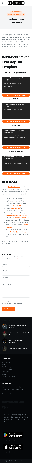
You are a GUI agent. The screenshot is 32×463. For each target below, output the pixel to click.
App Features (6, 367)
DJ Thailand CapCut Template (18, 348)
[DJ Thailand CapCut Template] (4, 348)
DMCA (4, 374)
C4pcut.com (18, 461)
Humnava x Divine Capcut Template (17, 327)
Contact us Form (7, 394)
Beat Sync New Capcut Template (16, 341)
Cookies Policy (7, 369)
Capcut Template (15, 12)
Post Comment (8, 309)
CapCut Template (20, 73)
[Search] (2, 3)
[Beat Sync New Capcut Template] (4, 341)
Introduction (6, 362)
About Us (5, 364)
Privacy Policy (6, 372)
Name (5, 264)
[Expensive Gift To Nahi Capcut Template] (4, 334)
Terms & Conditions (8, 376)
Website (5, 278)
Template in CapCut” (22, 218)
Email (5, 271)
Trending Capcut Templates (16, 14)
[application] (16, 84)
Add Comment (8, 284)
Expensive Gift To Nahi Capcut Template (19, 334)
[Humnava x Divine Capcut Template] (4, 326)
